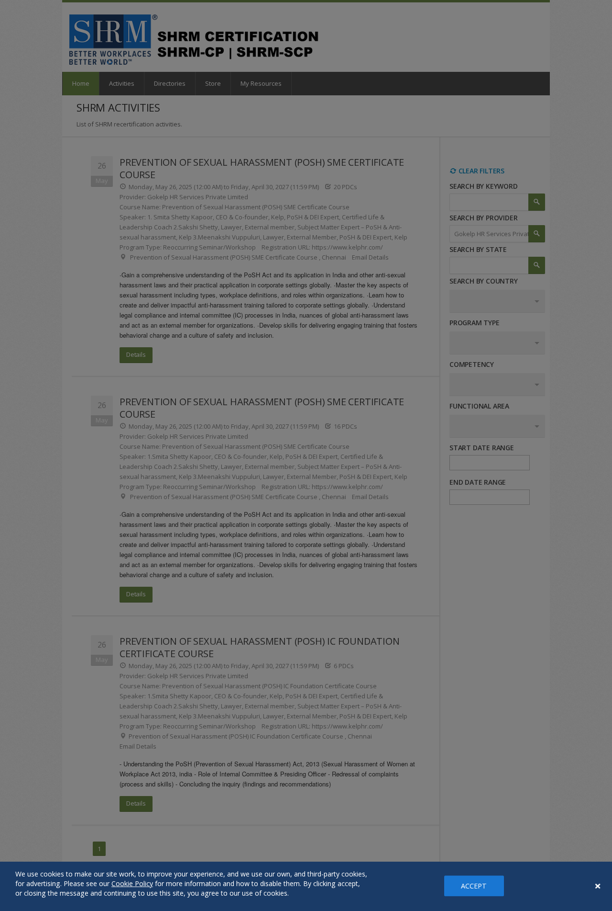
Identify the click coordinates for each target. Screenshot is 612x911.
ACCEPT (474, 885)
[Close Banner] (598, 886)
